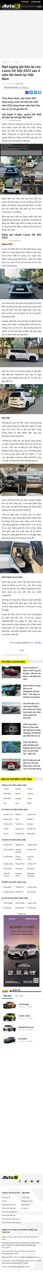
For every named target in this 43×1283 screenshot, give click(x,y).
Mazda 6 (30, 819)
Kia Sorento (8, 869)
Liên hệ (4, 1201)
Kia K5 (6, 829)
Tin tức (15, 62)
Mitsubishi (7, 794)
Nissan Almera (9, 819)
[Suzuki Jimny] (9, 1017)
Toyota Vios (31, 814)
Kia (5, 803)
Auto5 (21, 650)
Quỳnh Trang (19, 84)
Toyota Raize (8, 864)
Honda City (31, 829)
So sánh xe (25, 1208)
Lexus (29, 798)
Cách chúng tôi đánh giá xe (11, 1219)
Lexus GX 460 (17, 655)
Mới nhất (7, 996)
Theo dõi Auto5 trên (11, 88)
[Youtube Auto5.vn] (32, 1181)
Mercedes (7, 798)
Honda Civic (8, 814)
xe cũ (25, 655)
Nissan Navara (20, 908)
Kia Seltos (31, 869)
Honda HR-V (19, 864)
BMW (29, 803)
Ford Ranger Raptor (32, 908)
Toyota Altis (8, 824)
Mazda (17, 794)
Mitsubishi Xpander (9, 887)
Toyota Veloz (32, 887)
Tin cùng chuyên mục (13, 662)
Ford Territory (8, 850)
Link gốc (38, 643)
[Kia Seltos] (9, 1040)
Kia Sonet (18, 869)
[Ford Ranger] (9, 1005)
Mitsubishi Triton (9, 908)
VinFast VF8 (31, 850)
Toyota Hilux (31, 903)
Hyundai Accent (20, 829)
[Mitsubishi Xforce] (9, 1028)
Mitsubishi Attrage (32, 834)
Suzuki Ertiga (8, 892)
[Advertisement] (21, 34)
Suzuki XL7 (19, 892)
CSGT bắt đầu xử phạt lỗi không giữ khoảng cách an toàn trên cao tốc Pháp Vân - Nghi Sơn (32, 748)
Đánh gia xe (26, 1205)
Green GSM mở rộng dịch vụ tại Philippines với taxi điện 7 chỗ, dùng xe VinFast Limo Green (31, 691)
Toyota (6, 789)
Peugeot (18, 798)
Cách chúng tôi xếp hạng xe (11, 1223)
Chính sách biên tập (8, 1215)
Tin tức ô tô (25, 1197)
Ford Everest (8, 857)
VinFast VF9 (31, 864)
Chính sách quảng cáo (9, 1212)
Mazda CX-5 (19, 845)
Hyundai (30, 794)
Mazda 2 (30, 824)
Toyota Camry (20, 824)
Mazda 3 (18, 814)
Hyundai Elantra (20, 834)
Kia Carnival (31, 892)
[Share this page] (39, 92)
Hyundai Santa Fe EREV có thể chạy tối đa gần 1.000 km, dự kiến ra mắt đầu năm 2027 (32, 673)
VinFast (30, 789)
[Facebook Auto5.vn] (20, 1181)
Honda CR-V (8, 845)
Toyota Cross (32, 845)
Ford (17, 803)
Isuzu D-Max (20, 903)
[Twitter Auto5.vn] (26, 1181)
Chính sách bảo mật (9, 1208)
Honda (17, 789)
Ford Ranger (8, 903)
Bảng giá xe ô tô (27, 1201)
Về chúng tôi (6, 1197)
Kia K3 (6, 834)
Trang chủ (6, 62)
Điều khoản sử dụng (9, 1205)
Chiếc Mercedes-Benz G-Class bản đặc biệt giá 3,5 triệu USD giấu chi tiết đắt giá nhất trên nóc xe (32, 730)
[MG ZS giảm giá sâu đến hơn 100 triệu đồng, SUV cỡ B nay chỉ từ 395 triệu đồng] (11, 765)
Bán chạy (19, 996)
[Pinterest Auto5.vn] (38, 1181)
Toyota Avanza (20, 887)
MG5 (17, 819)
